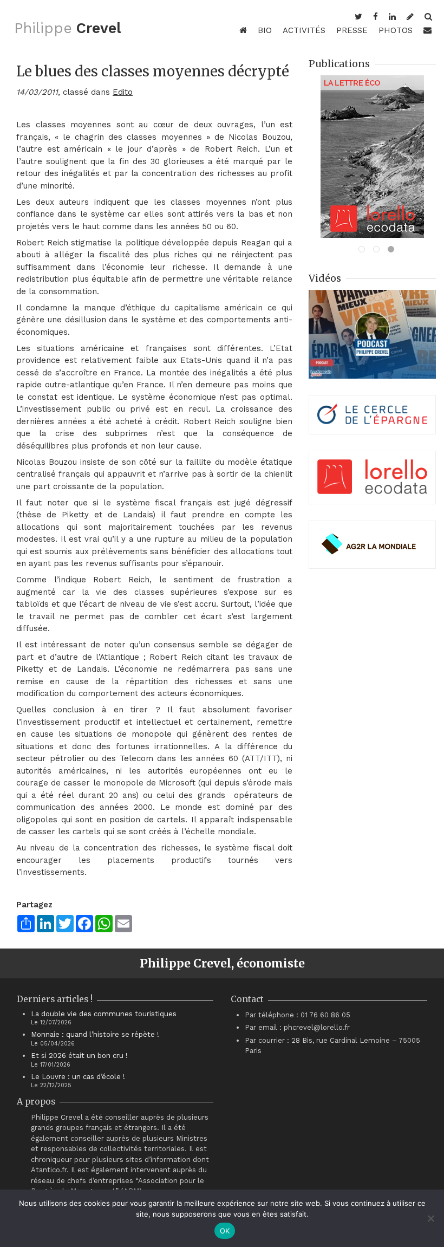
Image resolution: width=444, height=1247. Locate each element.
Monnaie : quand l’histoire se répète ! (95, 1034)
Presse (352, 30)
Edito (123, 92)
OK (225, 1230)
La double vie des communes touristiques (104, 1014)
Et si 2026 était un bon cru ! (79, 1055)
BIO (265, 30)
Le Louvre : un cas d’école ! (78, 1077)
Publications (339, 63)
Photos (395, 30)
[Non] (430, 1218)
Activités (304, 30)
